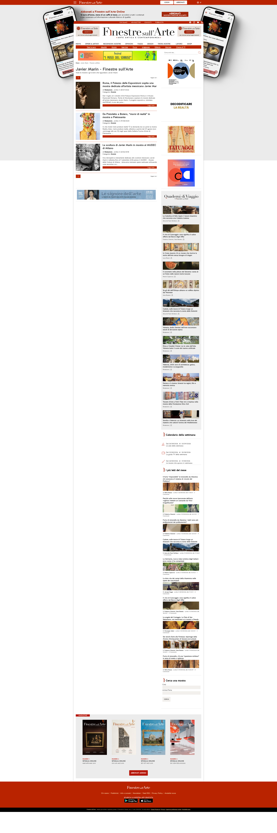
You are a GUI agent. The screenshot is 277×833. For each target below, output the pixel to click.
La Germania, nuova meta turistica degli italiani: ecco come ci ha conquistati (181, 560)
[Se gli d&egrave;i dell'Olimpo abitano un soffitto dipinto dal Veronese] (181, 284)
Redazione (109, 90)
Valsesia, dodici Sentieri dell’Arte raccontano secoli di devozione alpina (179, 328)
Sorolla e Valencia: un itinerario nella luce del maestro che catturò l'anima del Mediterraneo (180, 421)
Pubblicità (159, 22)
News (78, 44)
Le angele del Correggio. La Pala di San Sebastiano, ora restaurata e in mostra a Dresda (180, 618)
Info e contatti (125, 793)
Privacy (163, 809)
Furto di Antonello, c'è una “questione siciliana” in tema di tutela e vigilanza (181, 657)
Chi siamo (123, 22)
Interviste (125, 47)
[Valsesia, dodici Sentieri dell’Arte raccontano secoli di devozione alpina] (181, 321)
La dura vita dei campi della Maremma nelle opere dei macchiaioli (179, 579)
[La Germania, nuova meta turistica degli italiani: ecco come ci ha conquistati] (181, 567)
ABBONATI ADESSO (138, 773)
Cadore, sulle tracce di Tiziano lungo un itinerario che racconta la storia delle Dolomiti (180, 310)
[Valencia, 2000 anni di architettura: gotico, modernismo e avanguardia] (181, 359)
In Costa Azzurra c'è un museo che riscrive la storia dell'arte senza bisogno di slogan (180, 254)
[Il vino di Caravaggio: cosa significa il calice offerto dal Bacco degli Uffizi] (181, 228)
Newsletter (136, 22)
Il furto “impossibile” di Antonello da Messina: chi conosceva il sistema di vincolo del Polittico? (180, 479)
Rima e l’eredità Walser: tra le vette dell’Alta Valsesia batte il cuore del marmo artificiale (179, 347)
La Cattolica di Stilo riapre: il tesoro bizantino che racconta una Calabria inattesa (180, 217)
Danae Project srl (155, 809)
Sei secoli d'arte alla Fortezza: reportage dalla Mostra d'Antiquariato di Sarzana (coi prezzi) (180, 638)
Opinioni (129, 44)
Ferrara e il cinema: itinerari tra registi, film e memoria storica (179, 384)
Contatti (147, 22)
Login (166, 2)
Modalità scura (170, 793)
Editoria (157, 47)
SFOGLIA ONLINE (89, 761)
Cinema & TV (180, 47)
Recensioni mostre (112, 44)
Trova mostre (164, 44)
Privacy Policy (157, 793)
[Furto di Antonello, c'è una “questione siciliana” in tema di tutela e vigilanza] (181, 664)
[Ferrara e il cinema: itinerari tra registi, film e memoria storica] (181, 377)
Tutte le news (91, 47)
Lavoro (179, 44)
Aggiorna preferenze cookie (173, 809)
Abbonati (180, 2)
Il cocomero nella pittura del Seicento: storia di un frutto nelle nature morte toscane (180, 273)
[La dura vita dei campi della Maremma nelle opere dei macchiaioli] (181, 586)
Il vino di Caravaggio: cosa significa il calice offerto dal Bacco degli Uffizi (179, 236)
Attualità (104, 47)
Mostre (114, 47)
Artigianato (146, 47)
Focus (135, 47)
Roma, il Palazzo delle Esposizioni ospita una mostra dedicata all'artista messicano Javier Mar (130, 84)
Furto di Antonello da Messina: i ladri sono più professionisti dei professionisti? (180, 521)
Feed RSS (146, 793)
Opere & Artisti (92, 44)
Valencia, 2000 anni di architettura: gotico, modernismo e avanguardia (179, 366)
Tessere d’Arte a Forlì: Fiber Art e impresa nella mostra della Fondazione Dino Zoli (180, 403)
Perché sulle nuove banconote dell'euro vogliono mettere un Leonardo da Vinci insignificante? (178, 500)
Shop (189, 44)
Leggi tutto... (151, 105)
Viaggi (140, 44)
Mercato (168, 47)
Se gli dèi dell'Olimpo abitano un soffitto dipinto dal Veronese (181, 291)
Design (150, 44)
